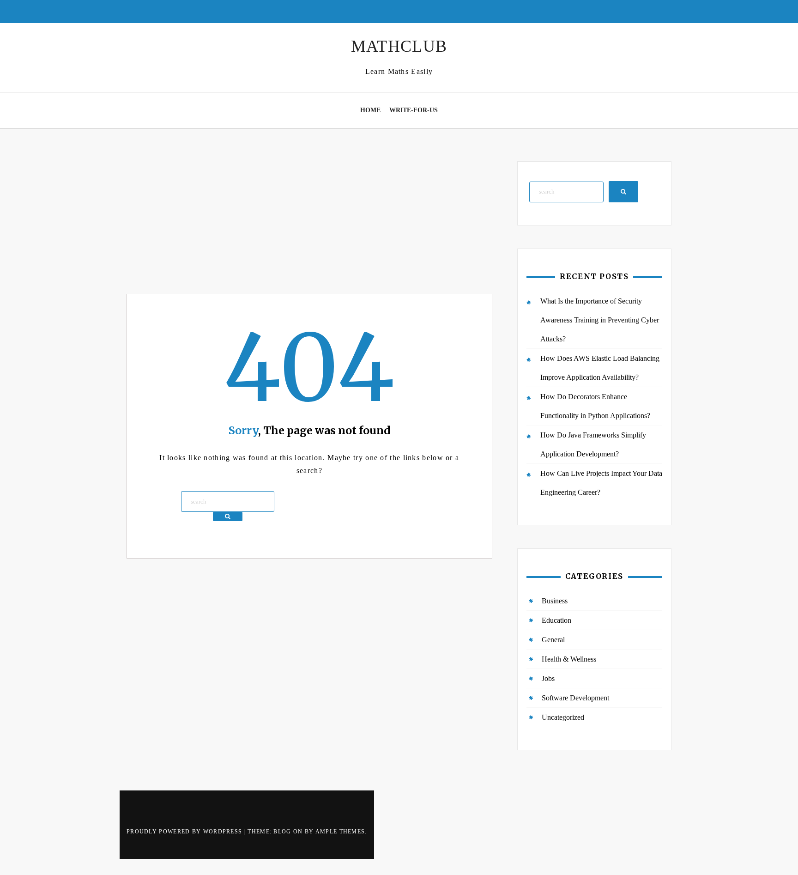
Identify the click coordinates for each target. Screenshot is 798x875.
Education (556, 620)
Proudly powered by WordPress (185, 831)
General (553, 640)
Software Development (575, 698)
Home (370, 110)
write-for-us (413, 110)
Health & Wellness (569, 659)
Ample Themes (340, 831)
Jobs (548, 678)
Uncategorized (563, 717)
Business (555, 601)
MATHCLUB (399, 46)
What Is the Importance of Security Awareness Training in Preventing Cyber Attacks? (599, 320)
